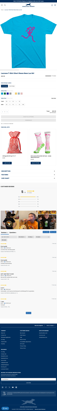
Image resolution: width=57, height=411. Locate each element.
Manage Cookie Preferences (40, 409)
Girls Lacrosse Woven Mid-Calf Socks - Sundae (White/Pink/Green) (41, 156)
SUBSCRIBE (28, 382)
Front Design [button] (4, 86)
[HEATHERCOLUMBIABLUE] (19, 94)
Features (4, 174)
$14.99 (32, 159)
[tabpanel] (28, 275)
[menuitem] (52, 5)
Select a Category (50, 325)
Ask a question (46, 231)
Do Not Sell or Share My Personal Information (28, 406)
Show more (28, 312)
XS (6, 101)
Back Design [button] (12, 86)
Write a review (53, 231)
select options (35, 163)
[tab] (13, 232)
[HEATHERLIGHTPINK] (22, 94)
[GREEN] (5, 94)
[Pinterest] (16, 387)
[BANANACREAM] (16, 94)
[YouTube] (12, 387)
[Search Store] (5, 5)
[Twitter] (9, 387)
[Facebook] (6, 387)
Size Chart (5, 178)
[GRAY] (10, 94)
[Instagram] (2, 387)
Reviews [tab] (4, 232)
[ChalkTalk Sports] (28, 5)
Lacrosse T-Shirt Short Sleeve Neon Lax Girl (17, 73)
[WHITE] (13, 94)
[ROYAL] (8, 94)
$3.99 (4, 158)
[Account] (52, 5)
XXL (23, 104)
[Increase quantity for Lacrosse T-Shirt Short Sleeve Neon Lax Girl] (7, 112)
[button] (2, 5)
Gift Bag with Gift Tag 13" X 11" (9, 156)
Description (5, 171)
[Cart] (55, 5)
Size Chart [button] (53, 98)
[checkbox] (4, 240)
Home (2, 9)
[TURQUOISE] (2, 94)
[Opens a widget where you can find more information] (5, 408)
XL (19, 101)
